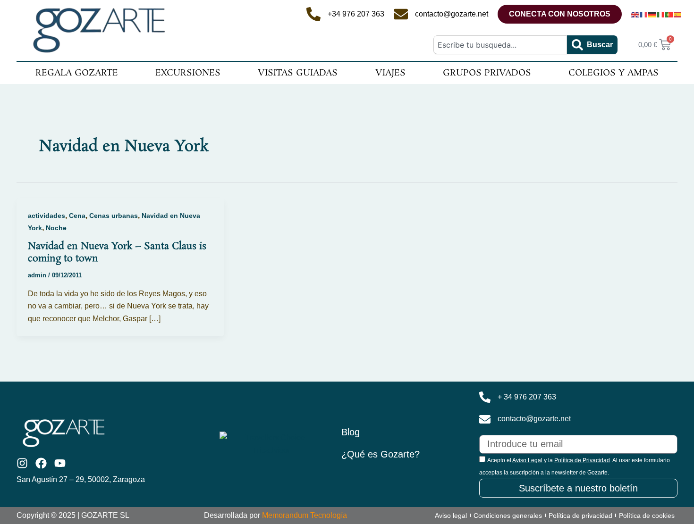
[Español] (678, 14)
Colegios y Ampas (613, 73)
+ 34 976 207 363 (527, 397)
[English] (635, 14)
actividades (46, 215)
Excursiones (187, 73)
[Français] (644, 14)
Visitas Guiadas (298, 73)
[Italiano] (661, 14)
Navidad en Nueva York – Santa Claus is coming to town (117, 252)
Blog (350, 432)
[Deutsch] (652, 14)
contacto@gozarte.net (451, 14)
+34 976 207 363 (356, 14)
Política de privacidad (580, 515)
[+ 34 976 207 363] (485, 397)
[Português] (669, 14)
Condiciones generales (508, 515)
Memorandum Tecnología (304, 515)
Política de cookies (647, 515)
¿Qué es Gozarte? (380, 454)
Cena (77, 215)
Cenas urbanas (113, 215)
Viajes (390, 73)
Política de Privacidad (582, 460)
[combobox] (500, 44)
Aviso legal (451, 515)
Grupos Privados (487, 73)
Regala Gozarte (76, 73)
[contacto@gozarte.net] (401, 14)
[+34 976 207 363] (313, 14)
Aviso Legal (527, 460)
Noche (56, 228)
